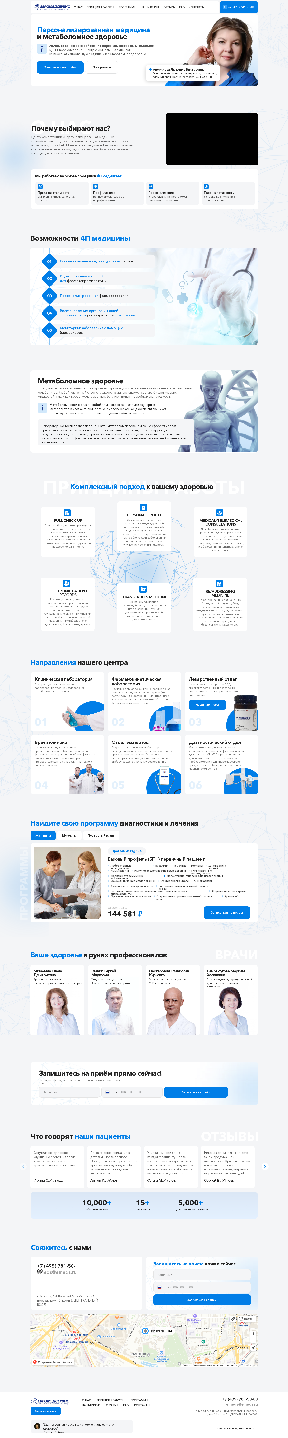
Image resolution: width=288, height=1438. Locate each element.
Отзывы (169, 7)
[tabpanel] (58, 1167)
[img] (50, 1401)
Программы (127, 7)
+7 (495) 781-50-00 (241, 7)
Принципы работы (100, 7)
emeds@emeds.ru (57, 1272)
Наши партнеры (207, 704)
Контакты (196, 7)
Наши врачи (150, 7)
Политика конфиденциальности (237, 1428)
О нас (78, 7)
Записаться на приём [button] (227, 912)
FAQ (182, 7)
